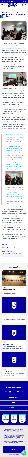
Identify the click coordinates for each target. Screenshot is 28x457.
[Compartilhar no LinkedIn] (6, 247)
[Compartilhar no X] (10, 247)
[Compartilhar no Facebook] (14, 247)
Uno (2, 10)
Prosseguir (14, 449)
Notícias (7, 10)
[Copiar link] (2, 247)
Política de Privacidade (14, 454)
